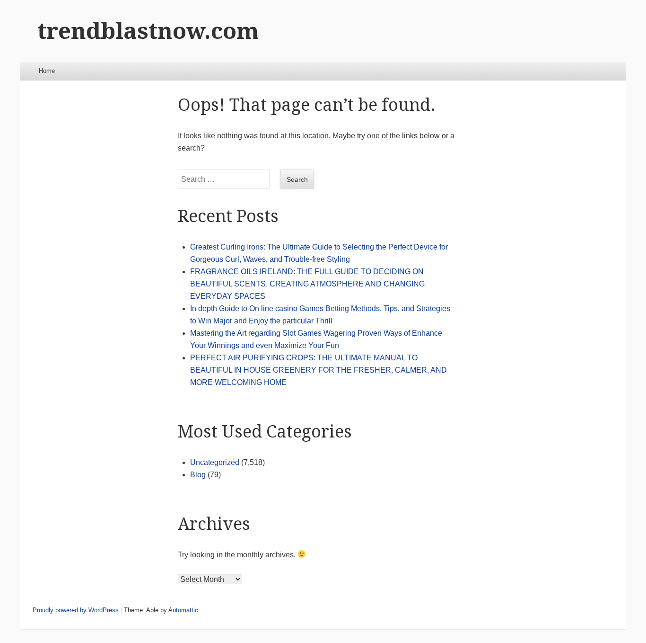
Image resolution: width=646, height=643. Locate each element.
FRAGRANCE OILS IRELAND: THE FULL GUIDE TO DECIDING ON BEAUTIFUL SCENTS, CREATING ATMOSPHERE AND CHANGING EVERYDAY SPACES (307, 284)
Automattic (183, 610)
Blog (198, 475)
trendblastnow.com (148, 31)
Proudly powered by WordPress (76, 610)
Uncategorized (214, 462)
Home (47, 70)
